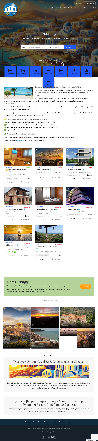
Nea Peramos (37, 346)
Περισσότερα (85, 286)
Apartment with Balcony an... (17, 171)
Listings (64, 7)
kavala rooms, (12, 175)
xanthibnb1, (70, 212)
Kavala (29, 178)
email (82, 409)
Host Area (74, 7)
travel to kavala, (13, 249)
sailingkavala (11, 245)
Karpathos (59, 172)
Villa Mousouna (42, 170)
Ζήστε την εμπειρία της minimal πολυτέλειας (78, 172)
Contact (91, 7)
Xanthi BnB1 (72, 209)
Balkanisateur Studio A (45, 209)
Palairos (90, 175)
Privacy (68, 422)
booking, (11, 174)
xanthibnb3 (83, 212)
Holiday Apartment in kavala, (44, 212)
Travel (57, 7)
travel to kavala (20, 175)
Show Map (25, 182)
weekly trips (20, 249)
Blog (50, 7)
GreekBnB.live (19, 140)
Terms (61, 422)
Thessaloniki (84, 346)
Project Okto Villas (75, 170)
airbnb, (7, 174)
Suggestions (83, 7)
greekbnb (53, 432)
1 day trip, (8, 248)
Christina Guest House (15, 209)
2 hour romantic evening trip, (18, 248)
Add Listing (90, 3)
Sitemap (53, 422)
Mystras (28, 216)
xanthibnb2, (77, 212)
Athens (7, 346)
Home (45, 7)
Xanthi (90, 214)
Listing (16, 332)
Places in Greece (43, 422)
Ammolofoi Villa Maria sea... (47, 247)
